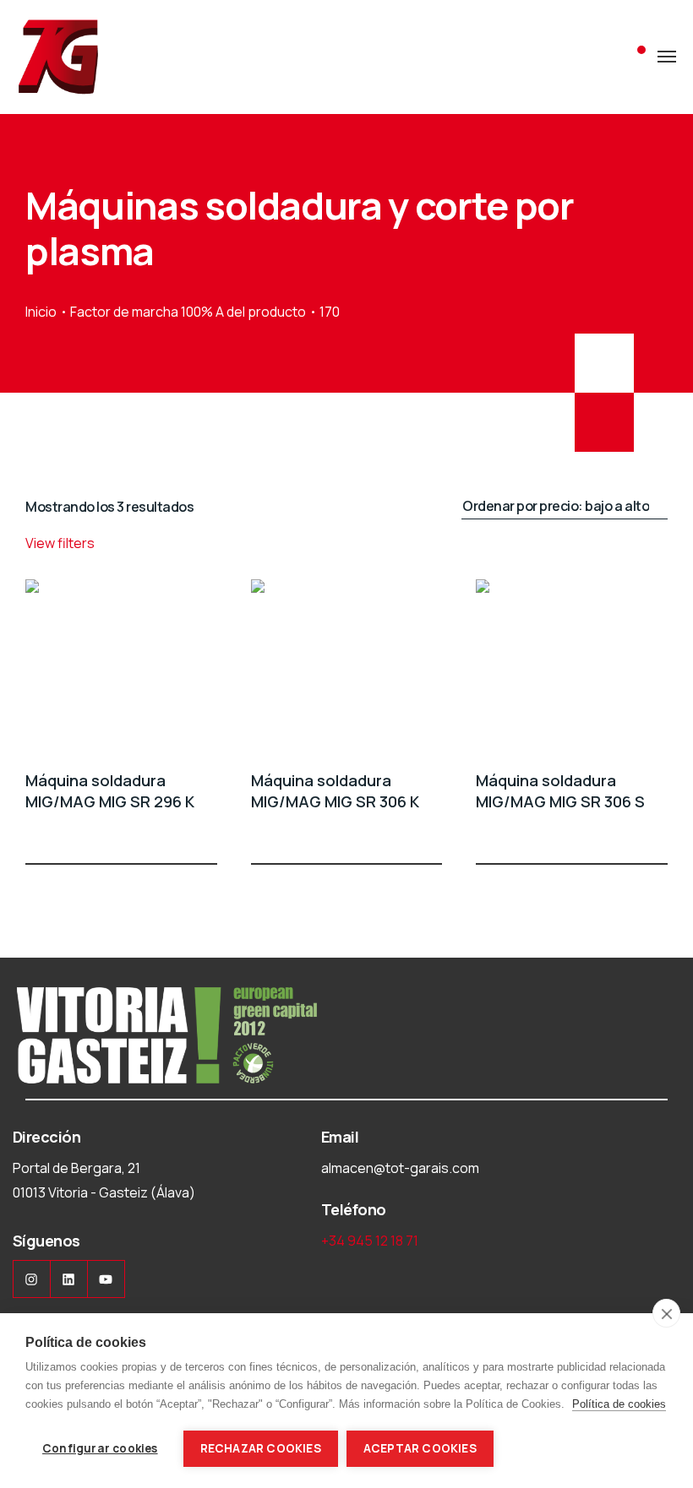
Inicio (41, 311)
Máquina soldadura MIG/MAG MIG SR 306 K (335, 791)
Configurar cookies (100, 1448)
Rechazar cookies (260, 1448)
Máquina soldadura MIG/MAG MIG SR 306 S (560, 791)
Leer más (207, 832)
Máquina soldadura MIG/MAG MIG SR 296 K (109, 791)
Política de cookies (619, 1404)
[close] (666, 1313)
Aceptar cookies (420, 1448)
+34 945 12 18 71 (369, 1240)
